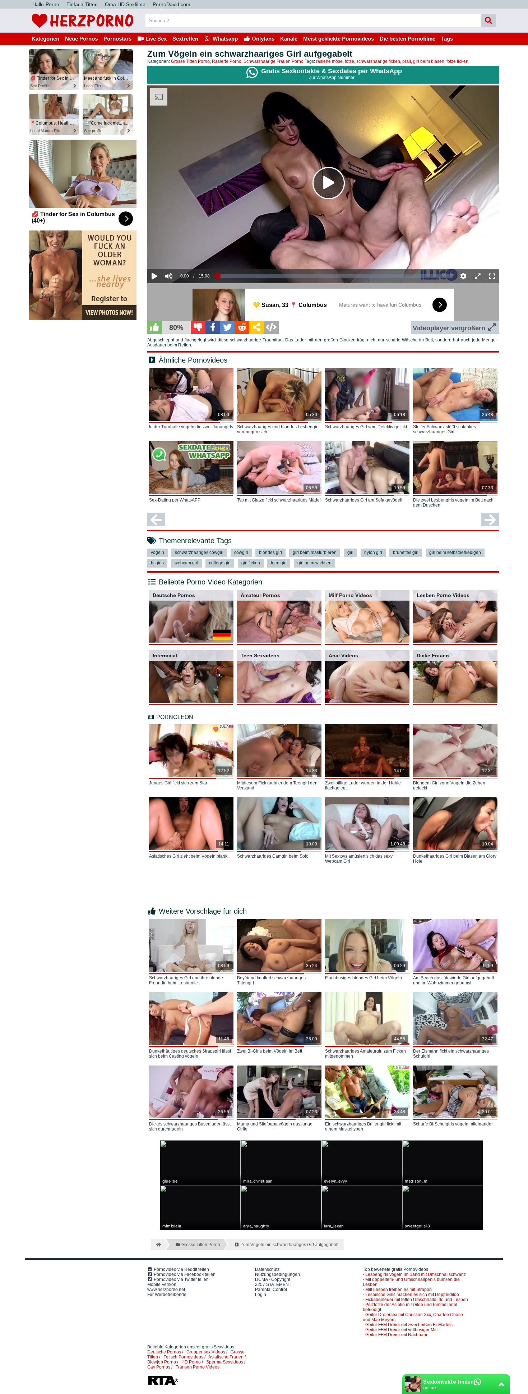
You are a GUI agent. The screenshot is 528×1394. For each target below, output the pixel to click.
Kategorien (45, 39)
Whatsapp (224, 39)
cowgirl (241, 552)
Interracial (165, 655)
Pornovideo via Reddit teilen (181, 1269)
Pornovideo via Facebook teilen (184, 1274)
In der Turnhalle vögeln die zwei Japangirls (191, 426)
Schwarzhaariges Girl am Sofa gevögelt (363, 500)
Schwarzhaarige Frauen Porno (274, 61)
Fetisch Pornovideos (183, 1357)
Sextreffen (185, 39)
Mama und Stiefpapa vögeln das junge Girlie (274, 1127)
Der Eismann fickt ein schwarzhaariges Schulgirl (451, 1054)
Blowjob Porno (161, 1362)
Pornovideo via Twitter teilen (181, 1279)
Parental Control (271, 1289)
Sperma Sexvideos (224, 1362)
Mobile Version (161, 1284)
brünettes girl (405, 552)
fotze (349, 61)
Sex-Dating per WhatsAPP (174, 500)
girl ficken (250, 562)
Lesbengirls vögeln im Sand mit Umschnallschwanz (415, 1274)
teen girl (279, 562)
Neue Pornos (81, 39)
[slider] (181, 254)
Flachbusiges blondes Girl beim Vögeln (363, 977)
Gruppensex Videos (205, 1352)
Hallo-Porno (45, 4)
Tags (447, 39)
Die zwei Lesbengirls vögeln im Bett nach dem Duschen (453, 503)
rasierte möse (329, 61)
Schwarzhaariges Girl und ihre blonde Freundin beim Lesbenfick (186, 980)
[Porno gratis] (82, 29)
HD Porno (191, 1362)
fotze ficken (457, 61)
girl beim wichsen (314, 562)
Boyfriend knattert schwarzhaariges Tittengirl (271, 980)
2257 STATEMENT (273, 1284)
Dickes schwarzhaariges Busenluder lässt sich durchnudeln (190, 1127)
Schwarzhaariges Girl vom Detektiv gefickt (366, 426)
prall (406, 61)
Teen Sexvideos (260, 655)
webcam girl (186, 562)
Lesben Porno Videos (443, 595)
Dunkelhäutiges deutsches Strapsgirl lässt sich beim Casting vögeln (190, 1054)
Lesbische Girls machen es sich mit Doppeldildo (412, 1294)
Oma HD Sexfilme (125, 4)
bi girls (157, 562)
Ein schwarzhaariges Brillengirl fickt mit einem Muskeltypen (363, 1127)
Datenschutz (267, 1269)
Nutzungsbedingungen (277, 1274)
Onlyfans (262, 39)
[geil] (154, 327)
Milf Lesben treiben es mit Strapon (398, 1289)
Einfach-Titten (82, 4)
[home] (158, 1244)
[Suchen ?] (488, 20)
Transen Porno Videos (197, 1367)
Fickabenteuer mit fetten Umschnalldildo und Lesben (416, 1299)
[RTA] (163, 1384)
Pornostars (117, 39)
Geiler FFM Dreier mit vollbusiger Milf (401, 1329)
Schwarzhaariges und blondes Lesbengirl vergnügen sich (278, 429)
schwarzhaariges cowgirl (199, 552)
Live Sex (155, 39)
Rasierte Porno (226, 61)
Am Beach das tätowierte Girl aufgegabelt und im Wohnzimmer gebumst (453, 980)
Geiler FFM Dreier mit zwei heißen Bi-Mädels (409, 1324)
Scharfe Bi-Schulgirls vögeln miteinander (453, 1124)
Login (260, 1294)
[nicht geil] (198, 327)
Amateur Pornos (260, 595)
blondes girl (270, 552)
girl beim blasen (428, 61)
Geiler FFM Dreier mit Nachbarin (397, 1334)
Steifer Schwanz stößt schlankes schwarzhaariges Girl (444, 429)
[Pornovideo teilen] (256, 327)
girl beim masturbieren (315, 552)
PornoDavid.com (171, 4)
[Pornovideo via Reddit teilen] (242, 327)
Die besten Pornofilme (407, 39)
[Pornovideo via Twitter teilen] (227, 327)
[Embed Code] (271, 327)
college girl (220, 562)
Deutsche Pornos (174, 595)
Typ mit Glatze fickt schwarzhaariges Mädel (279, 500)
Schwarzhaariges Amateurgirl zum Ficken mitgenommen (365, 1054)
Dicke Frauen (433, 655)
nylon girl (373, 552)
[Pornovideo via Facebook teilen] (212, 327)
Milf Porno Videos (350, 595)
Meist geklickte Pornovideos (338, 39)
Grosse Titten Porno (190, 61)
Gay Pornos (158, 1367)
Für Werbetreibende (166, 1294)
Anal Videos (343, 655)
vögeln (157, 552)
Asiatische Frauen (226, 1357)
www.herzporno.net (166, 1289)
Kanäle (288, 39)
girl (350, 552)
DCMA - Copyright (272, 1279)
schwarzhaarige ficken (378, 61)
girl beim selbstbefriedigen (455, 552)
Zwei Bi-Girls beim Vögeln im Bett (269, 1051)
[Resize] (478, 276)
